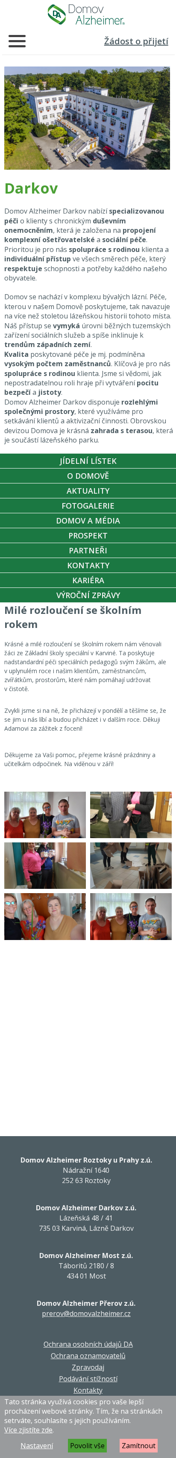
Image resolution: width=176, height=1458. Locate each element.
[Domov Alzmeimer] (86, 14)
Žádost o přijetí (136, 41)
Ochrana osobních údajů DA (88, 1344)
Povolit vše (87, 1445)
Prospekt (88, 535)
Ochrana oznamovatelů (88, 1355)
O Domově (88, 476)
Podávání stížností (88, 1378)
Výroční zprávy (88, 595)
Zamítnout (138, 1445)
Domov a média (88, 520)
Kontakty (88, 565)
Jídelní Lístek (88, 461)
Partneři (88, 550)
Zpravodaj (88, 1367)
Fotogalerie (88, 505)
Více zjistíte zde (28, 1430)
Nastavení (37, 1445)
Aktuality (88, 491)
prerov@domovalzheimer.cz (86, 1313)
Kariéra (88, 580)
